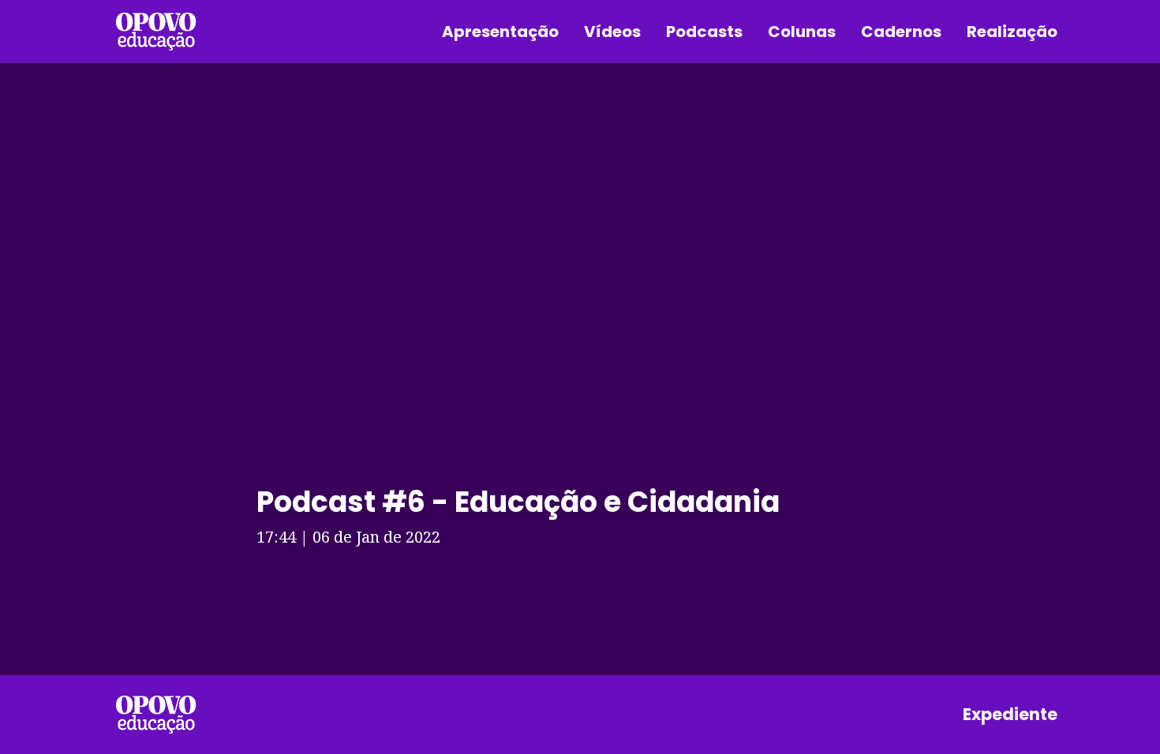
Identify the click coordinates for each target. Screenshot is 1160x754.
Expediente (1010, 714)
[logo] (156, 714)
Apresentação (500, 32)
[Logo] (156, 31)
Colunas (802, 32)
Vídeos (612, 32)
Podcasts (704, 32)
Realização (1012, 32)
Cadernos (901, 32)
